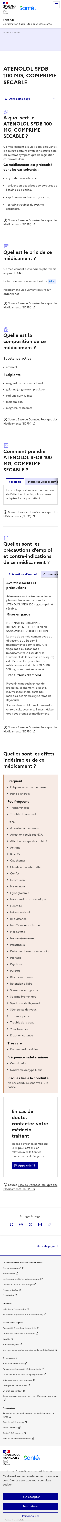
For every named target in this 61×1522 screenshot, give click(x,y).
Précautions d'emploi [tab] (23, 574)
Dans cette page (19, 99)
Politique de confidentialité (14, 1520)
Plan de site (8, 1295)
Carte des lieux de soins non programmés (23, 1374)
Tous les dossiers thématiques (17, 1438)
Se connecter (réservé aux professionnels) (23, 1314)
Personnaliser (30, 1516)
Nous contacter (10, 1289)
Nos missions (9, 1273)
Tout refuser (30, 1506)
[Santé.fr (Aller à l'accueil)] (32, 1457)
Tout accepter (30, 1497)
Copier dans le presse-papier (49, 1224)
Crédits (6, 1339)
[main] (30, 632)
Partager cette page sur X (30, 1224)
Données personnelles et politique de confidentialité (28, 1350)
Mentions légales (11, 1344)
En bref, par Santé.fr (12, 1390)
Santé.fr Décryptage (13, 1433)
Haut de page (46, 1246)
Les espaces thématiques (15, 1385)
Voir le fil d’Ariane (11, 32)
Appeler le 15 (26, 1165)
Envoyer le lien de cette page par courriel (40, 1224)
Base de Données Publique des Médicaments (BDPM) (30, 222)
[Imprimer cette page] (11, 1224)
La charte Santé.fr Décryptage (18, 1284)
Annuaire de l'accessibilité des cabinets (22, 1369)
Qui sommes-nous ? (12, 1268)
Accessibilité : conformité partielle (19, 1328)
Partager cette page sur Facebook (21, 1224)
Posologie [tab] (15, 482)
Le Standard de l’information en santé (21, 1279)
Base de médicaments (13, 1422)
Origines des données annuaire (17, 1380)
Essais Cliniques (10, 1427)
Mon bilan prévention (13, 1363)
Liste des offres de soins (14, 1309)
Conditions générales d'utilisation (19, 1333)
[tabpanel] (30, 494)
